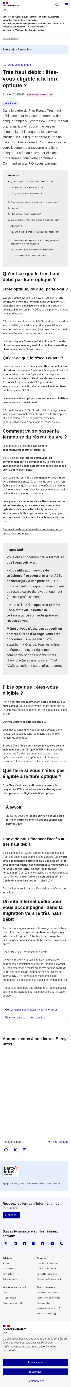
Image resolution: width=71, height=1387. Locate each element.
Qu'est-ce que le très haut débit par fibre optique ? (33, 181)
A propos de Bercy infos (13, 1184)
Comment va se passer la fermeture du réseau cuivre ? (35, 202)
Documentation (44, 1303)
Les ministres (9, 1269)
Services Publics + (45, 1314)
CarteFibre (31, 852)
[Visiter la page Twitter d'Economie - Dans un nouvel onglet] (6, 1243)
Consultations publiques (48, 1292)
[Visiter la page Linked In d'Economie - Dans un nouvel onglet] (15, 1243)
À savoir (18, 226)
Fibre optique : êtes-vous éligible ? (26, 214)
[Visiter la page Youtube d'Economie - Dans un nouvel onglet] (52, 1243)
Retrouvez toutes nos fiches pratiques (43, 1184)
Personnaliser (35, 1381)
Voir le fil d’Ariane (10, 38)
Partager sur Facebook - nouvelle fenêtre (6, 1149)
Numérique (10, 103)
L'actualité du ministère (47, 1274)
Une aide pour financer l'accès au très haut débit (36, 232)
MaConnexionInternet (24, 709)
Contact (6, 1292)
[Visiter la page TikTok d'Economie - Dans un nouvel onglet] (43, 1243)
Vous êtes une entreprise (48, 1269)
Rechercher (57, 4)
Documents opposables (13, 1303)
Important (15, 208)
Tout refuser (35, 1371)
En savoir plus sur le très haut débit (30, 256)
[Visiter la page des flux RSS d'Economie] (61, 1243)
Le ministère (8, 1274)
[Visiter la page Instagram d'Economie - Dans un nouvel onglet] (33, 1243)
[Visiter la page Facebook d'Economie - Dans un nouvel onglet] (24, 1243)
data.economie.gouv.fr (47, 1308)
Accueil (6, 1263)
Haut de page (60, 1141)
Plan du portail (9, 1298)
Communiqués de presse (48, 1279)
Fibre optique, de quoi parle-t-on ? (30, 187)
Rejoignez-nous (10, 1279)
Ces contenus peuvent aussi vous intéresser (34, 250)
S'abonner (11, 1215)
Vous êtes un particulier (47, 1263)
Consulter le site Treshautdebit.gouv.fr (25, 952)
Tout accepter (35, 1362)
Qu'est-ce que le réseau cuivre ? (29, 193)
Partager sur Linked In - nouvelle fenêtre (24, 1149)
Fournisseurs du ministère (48, 1298)
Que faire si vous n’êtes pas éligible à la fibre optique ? (35, 220)
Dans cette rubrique (19, 64)
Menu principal (66, 4)
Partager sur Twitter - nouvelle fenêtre (15, 1149)
